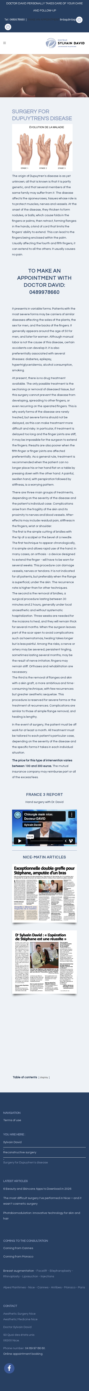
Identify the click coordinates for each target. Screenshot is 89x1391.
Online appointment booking (23, 1353)
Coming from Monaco (18, 1256)
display (44, 1077)
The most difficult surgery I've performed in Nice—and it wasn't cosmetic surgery (42, 1201)
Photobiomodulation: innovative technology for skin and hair (41, 1216)
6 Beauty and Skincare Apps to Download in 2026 (37, 1188)
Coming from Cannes (18, 1248)
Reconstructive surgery (19, 1152)
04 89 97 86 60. (35, 1348)
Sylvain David (12, 1142)
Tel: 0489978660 (15, 19)
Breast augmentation (18, 1270)
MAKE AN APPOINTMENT (44, 19)
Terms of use (12, 1120)
